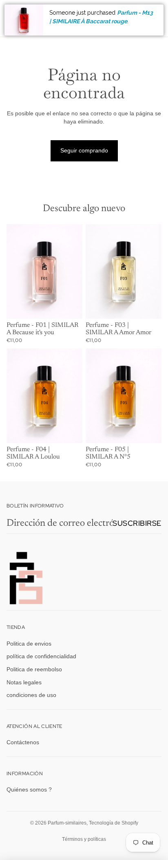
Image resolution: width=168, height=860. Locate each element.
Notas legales (24, 682)
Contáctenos (23, 742)
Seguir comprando (84, 150)
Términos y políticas (84, 839)
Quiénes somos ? (29, 790)
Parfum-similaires (67, 823)
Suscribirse (137, 523)
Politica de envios (29, 643)
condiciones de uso (31, 695)
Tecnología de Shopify (113, 823)
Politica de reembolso (34, 669)
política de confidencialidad (41, 656)
